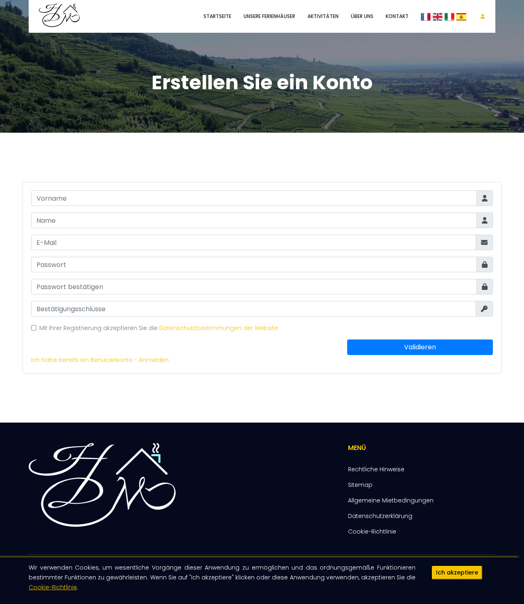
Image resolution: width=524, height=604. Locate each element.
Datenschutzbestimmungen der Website (218, 328)
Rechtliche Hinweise (376, 469)
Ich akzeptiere (457, 572)
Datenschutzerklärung (380, 516)
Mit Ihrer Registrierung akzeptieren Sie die (158, 328)
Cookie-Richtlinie (53, 587)
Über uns (362, 16)
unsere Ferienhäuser (269, 16)
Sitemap (360, 485)
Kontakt (397, 16)
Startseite (217, 16)
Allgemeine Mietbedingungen (391, 500)
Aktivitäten (323, 16)
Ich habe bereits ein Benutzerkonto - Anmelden (100, 360)
